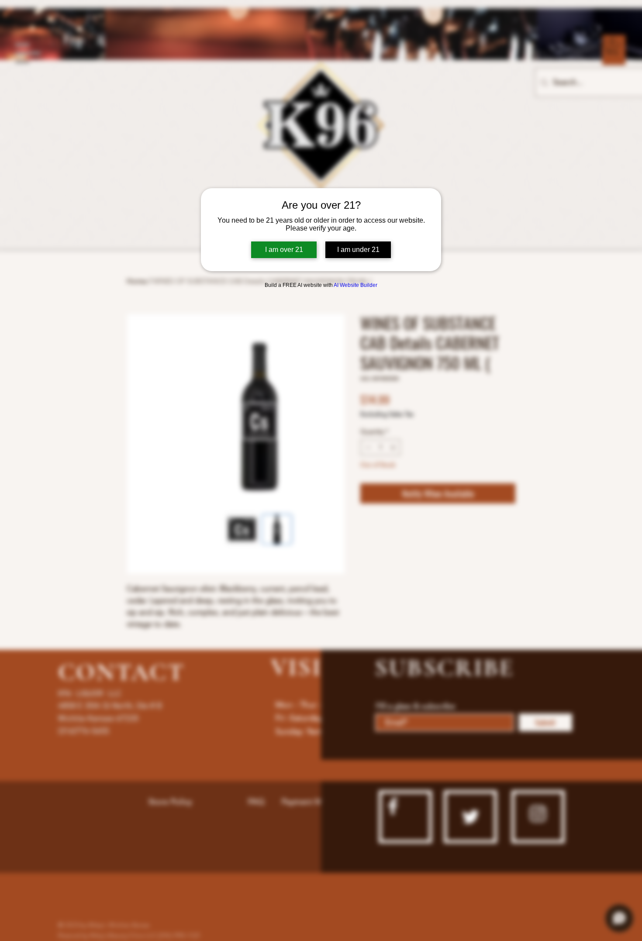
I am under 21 (358, 249)
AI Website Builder (355, 285)
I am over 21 (284, 249)
